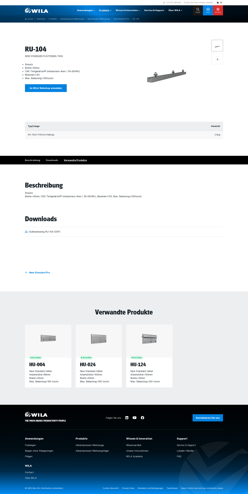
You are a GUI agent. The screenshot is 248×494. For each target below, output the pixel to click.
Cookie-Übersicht (111, 488)
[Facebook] (142, 417)
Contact (29, 472)
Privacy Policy (128, 488)
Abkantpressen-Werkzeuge (90, 445)
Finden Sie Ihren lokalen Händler (198, 2)
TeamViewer (172, 488)
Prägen (28, 456)
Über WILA (31, 477)
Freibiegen (30, 445)
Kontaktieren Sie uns (208, 417)
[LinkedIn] (126, 417)
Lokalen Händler (185, 450)
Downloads (52, 160)
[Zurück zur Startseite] (36, 10)
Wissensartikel (133, 445)
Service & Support (186, 445)
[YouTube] (134, 417)
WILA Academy (134, 456)
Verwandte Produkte (75, 160)
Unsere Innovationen (137, 450)
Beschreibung (32, 160)
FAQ (179, 456)
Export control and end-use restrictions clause (202, 488)
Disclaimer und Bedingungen (151, 488)
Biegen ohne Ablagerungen (39, 450)
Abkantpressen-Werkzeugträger (92, 450)
